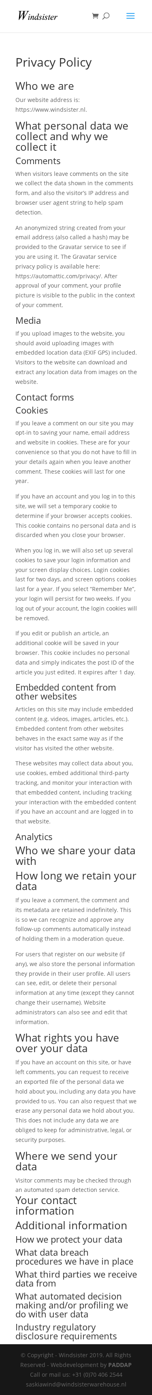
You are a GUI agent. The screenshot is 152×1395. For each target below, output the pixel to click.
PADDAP (120, 1365)
